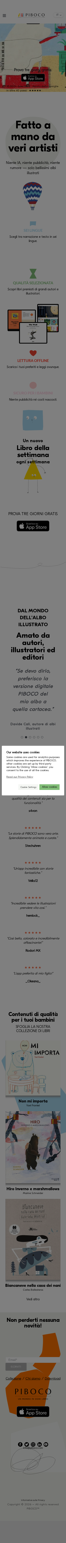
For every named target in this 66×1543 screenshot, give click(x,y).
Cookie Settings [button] (28, 787)
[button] (13, 787)
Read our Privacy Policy (19, 776)
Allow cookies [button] (49, 786)
